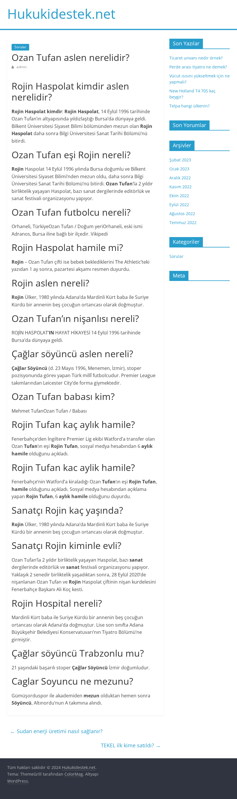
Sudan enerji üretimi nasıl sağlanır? (56, 731)
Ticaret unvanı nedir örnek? (196, 58)
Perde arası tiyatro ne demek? (198, 67)
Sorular (20, 46)
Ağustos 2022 (182, 213)
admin (21, 66)
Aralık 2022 (180, 177)
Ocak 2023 (179, 169)
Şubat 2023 (180, 160)
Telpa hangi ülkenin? (189, 106)
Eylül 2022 (179, 204)
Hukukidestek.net (61, 14)
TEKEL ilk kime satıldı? (131, 745)
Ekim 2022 (179, 195)
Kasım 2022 (180, 186)
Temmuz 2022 (183, 222)
